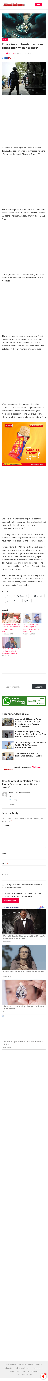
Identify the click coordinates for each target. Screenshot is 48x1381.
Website (5, 874)
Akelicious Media (35, 1364)
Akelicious (10, 53)
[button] (24, 26)
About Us (8, 1368)
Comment (7, 825)
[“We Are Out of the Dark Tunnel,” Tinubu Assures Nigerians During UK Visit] (11, 618)
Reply (13, 804)
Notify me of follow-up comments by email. (23, 893)
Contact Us (37, 1368)
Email (5, 863)
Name (5, 853)
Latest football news (24, 1374)
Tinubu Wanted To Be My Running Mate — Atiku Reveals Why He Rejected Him (31, 628)
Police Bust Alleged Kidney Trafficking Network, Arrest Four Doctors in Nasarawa (30, 734)
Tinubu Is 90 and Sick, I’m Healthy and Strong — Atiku (28, 754)
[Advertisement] (24, 121)
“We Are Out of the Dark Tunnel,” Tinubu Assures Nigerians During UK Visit (11, 628)
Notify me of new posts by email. (19, 896)
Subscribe (39, 687)
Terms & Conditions (30, 1371)
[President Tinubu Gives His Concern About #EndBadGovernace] (11, 642)
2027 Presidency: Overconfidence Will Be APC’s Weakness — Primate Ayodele (30, 745)
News (5, 40)
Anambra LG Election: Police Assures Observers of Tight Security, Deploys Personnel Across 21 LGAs (28, 723)
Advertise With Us (22, 1368)
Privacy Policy (14, 1371)
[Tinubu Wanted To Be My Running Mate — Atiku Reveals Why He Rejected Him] (32, 618)
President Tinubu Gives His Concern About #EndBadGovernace (10, 651)
